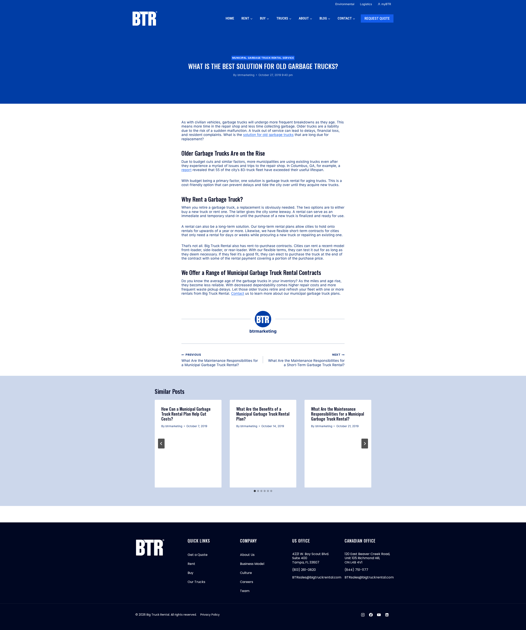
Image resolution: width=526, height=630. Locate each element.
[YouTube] (379, 615)
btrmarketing (246, 75)
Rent (191, 563)
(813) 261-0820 (304, 569)
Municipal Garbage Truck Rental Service (263, 57)
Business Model (252, 563)
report (186, 170)
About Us (247, 554)
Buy (190, 572)
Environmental (344, 4)
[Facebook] (371, 615)
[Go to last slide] (161, 443)
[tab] (255, 491)
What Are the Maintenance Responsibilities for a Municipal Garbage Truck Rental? (219, 360)
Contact (237, 293)
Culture (246, 572)
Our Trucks (196, 581)
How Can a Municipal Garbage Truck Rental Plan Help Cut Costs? (186, 414)
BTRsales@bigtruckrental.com (316, 577)
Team (244, 591)
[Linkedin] (387, 615)
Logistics (366, 4)
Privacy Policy (210, 615)
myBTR (386, 4)
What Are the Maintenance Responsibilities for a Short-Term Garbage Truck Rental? (306, 360)
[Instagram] (363, 615)
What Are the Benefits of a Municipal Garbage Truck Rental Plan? (263, 414)
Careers (246, 581)
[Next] (364, 443)
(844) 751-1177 (356, 569)
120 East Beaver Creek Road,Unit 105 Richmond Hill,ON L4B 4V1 (367, 558)
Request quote (377, 18)
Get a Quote (198, 554)
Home (230, 18)
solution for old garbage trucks (268, 135)
